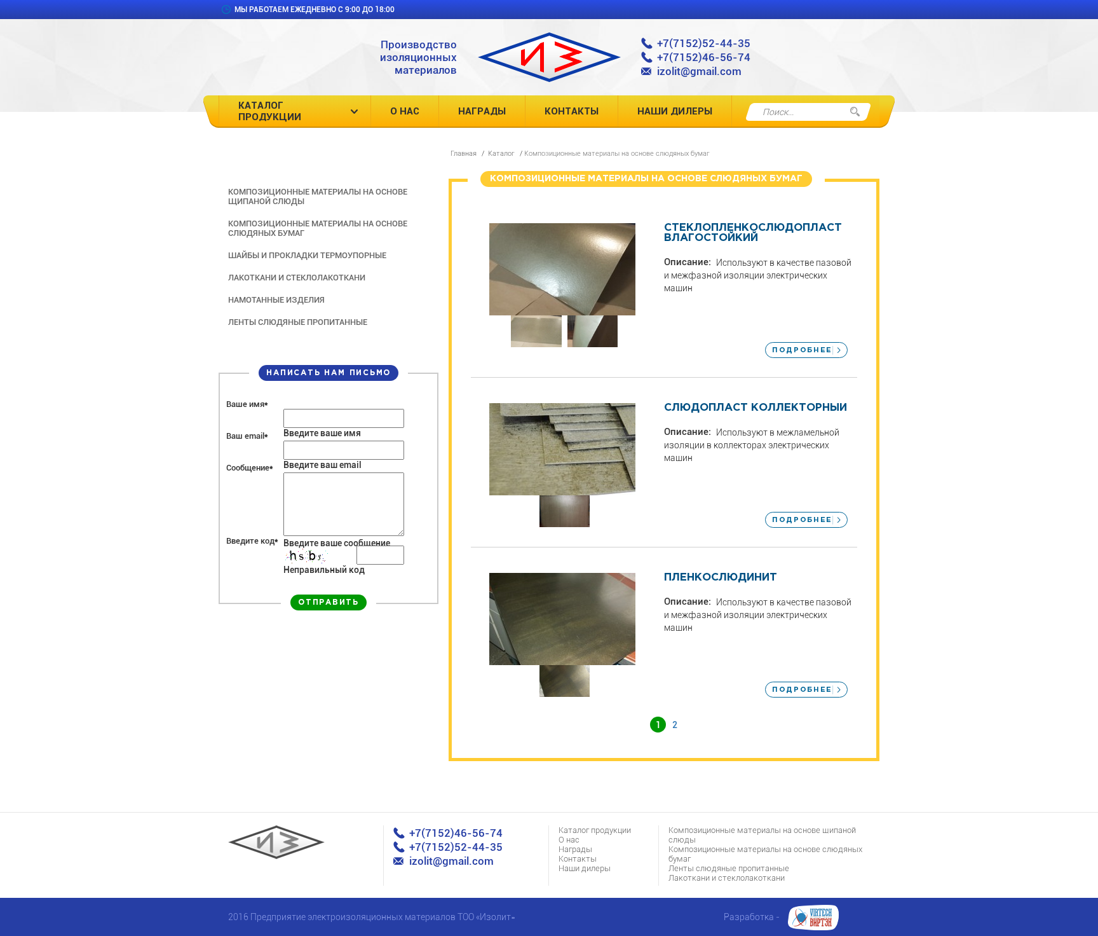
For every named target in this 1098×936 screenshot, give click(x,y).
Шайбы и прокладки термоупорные (307, 255)
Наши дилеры (674, 111)
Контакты (572, 111)
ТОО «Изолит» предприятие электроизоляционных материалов (549, 57)
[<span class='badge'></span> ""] (562, 269)
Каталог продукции (269, 111)
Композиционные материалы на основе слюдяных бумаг (317, 228)
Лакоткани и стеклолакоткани (296, 277)
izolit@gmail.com (699, 71)
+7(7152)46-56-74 (703, 57)
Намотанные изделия (276, 300)
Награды (482, 111)
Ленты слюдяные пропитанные (297, 322)
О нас (404, 111)
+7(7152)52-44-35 (703, 43)
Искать (854, 112)
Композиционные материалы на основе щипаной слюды (317, 196)
